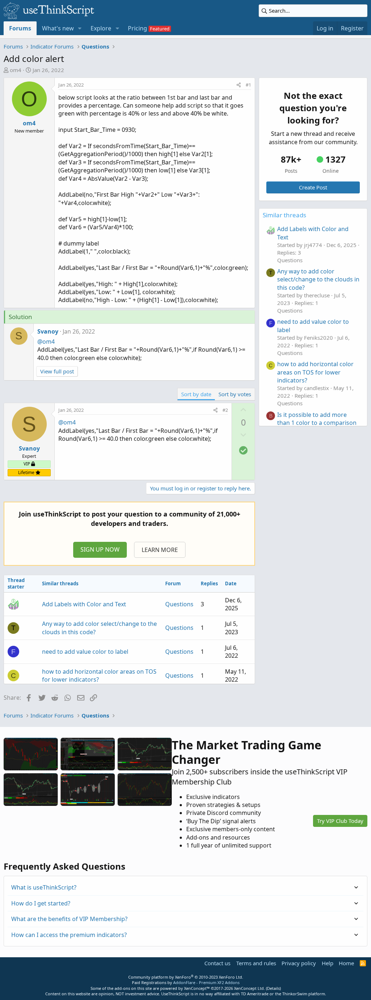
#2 (225, 410)
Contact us (217, 963)
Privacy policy (299, 963)
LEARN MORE (160, 550)
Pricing (137, 28)
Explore (101, 28)
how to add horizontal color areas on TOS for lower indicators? (315, 372)
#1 (248, 84)
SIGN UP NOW (100, 549)
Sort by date (196, 394)
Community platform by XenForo (185, 977)
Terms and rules (256, 963)
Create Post (313, 187)
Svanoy (47, 331)
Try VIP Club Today (340, 820)
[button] (80, 28)
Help (327, 963)
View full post (57, 371)
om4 (15, 70)
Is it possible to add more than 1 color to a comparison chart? (317, 423)
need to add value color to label (85, 652)
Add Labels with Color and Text (84, 604)
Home (346, 963)
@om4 (46, 342)
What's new (58, 28)
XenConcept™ (197, 988)
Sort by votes (234, 394)
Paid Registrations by (185, 982)
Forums (20, 28)
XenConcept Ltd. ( (250, 988)
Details (273, 988)
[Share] (238, 84)
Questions (179, 604)
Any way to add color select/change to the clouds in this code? (318, 279)
